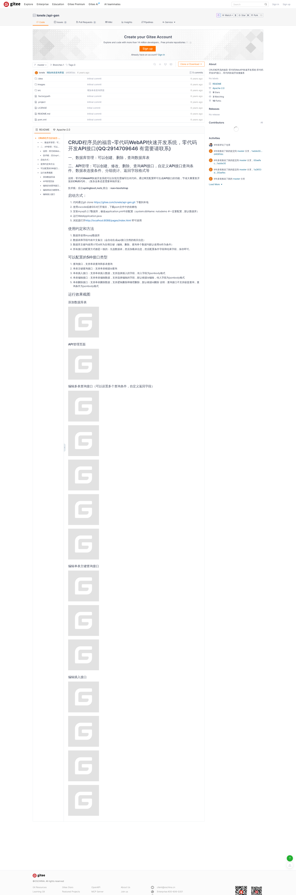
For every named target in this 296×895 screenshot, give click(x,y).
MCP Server (97, 891)
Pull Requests (86, 22)
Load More (214, 184)
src (39, 90)
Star (243, 15)
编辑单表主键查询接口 (53, 190)
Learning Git (39, 891)
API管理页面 (48, 181)
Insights (128, 22)
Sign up (286, 4)
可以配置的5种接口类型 (51, 168)
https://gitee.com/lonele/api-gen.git (114, 202)
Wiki (109, 22)
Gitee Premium (76, 4)
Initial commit (93, 107)
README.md (44, 113)
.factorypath (44, 96)
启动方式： (46, 159)
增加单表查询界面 (55, 72)
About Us (125, 887)
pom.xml (42, 119)
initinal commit (94, 78)
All (262, 122)
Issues (61, 22)
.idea (40, 78)
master (240, 151)
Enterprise (43, 4)
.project (41, 102)
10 (261, 15)
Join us (124, 891)
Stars (216, 92)
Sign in (275, 4)
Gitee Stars (67, 887)
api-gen (53, 15)
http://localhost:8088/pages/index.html (108, 220)
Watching (218, 96)
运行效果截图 (47, 172)
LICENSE (42, 107)
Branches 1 (58, 64)
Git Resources (40, 887)
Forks (217, 100)
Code (42, 22)
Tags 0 (71, 64)
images (41, 84)
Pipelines (148, 22)
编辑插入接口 (49, 194)
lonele (41, 15)
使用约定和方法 (48, 164)
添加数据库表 (49, 177)
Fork (255, 15)
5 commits (197, 72)
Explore (28, 4)
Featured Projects (71, 891)
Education (58, 4)
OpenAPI (95, 887)
